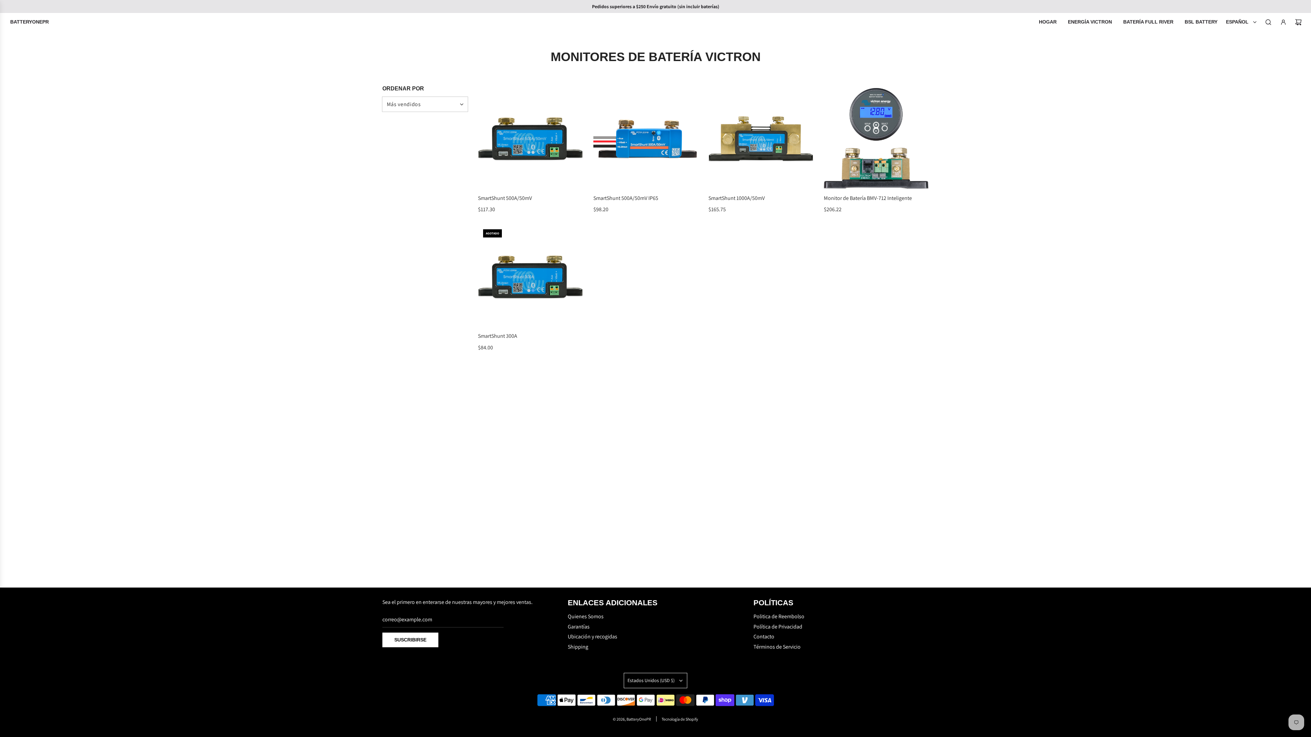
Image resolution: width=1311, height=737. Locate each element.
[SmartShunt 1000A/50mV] (761, 138)
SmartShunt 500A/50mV (505, 198)
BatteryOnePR (29, 22)
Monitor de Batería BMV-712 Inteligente (868, 198)
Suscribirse (410, 639)
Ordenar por (403, 88)
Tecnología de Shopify (680, 719)
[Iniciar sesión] (1283, 22)
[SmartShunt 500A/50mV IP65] (646, 138)
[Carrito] (1298, 22)
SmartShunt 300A (497, 335)
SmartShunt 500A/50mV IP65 (625, 198)
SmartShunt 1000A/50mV (736, 198)
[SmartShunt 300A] (530, 276)
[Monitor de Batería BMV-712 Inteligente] (876, 138)
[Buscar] (1268, 22)
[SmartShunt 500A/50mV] (530, 138)
